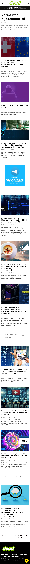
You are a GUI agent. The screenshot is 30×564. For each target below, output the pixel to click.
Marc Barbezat (4, 69)
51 (21, 535)
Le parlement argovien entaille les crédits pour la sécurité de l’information (14, 456)
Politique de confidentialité (11, 556)
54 (8, 537)
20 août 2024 (12, 224)
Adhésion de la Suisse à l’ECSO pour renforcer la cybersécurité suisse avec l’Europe (14, 63)
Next (18, 537)
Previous (7, 535)
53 (27, 535)
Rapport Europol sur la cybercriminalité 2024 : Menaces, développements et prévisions (14, 310)
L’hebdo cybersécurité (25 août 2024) (15, 106)
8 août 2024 (12, 272)
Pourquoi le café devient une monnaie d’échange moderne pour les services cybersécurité (13, 267)
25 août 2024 (12, 109)
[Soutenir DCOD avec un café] (27, 561)
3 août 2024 (12, 315)
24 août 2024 (12, 149)
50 (18, 535)
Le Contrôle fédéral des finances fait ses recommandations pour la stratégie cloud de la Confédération (12, 512)
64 (14, 537)
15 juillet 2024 (12, 417)
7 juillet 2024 (12, 518)
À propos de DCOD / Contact (20, 554)
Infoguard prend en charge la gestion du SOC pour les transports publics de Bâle (13, 145)
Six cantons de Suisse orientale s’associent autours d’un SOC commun (14, 413)
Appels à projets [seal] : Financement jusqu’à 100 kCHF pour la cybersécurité (14, 220)
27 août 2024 (12, 69)
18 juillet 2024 (12, 376)
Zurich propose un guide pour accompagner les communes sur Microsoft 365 (14, 371)
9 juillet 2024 (12, 460)
